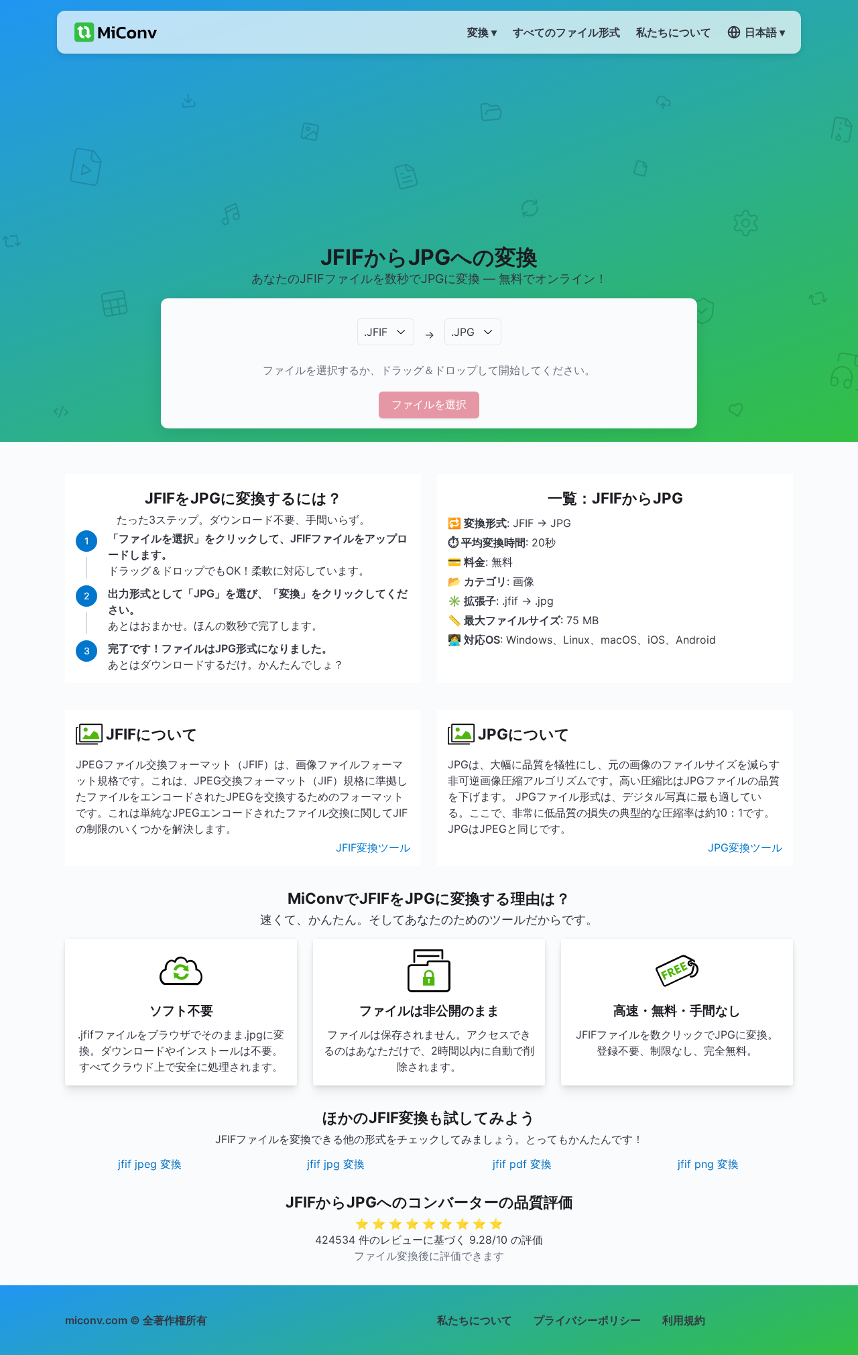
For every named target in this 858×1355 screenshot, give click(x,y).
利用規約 (683, 1320)
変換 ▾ (482, 32)
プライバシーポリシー (587, 1320)
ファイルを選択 (429, 404)
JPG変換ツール (745, 847)
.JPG (463, 332)
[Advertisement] (429, 148)
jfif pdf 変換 (522, 1164)
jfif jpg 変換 (336, 1164)
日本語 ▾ (765, 32)
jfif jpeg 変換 (150, 1164)
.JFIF (375, 332)
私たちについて (474, 1320)
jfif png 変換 (708, 1164)
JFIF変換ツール (373, 847)
